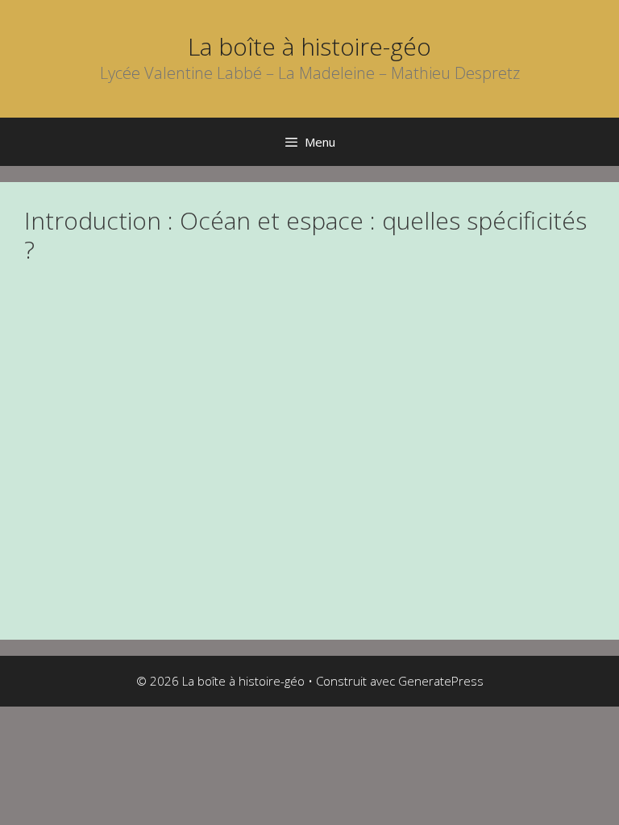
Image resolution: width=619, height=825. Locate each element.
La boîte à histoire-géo (309, 46)
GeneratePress (441, 681)
